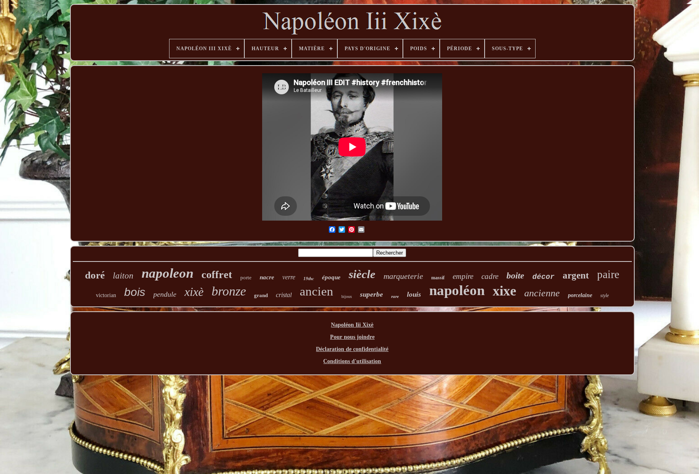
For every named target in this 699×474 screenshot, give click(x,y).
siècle (362, 274)
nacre (267, 277)
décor (543, 277)
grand (261, 295)
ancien (316, 291)
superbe (371, 294)
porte (246, 277)
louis (414, 294)
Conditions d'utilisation (352, 361)
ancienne (542, 293)
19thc (308, 278)
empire (463, 276)
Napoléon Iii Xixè (352, 325)
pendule (164, 294)
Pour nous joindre (352, 337)
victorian (106, 295)
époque (331, 277)
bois (134, 292)
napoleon (167, 273)
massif (438, 278)
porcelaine (580, 295)
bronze (229, 291)
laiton (123, 276)
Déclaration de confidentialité (352, 349)
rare (395, 296)
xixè (193, 291)
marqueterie (403, 276)
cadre (489, 276)
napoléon (457, 290)
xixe (504, 290)
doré (95, 275)
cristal (284, 294)
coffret (216, 275)
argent (576, 275)
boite (515, 275)
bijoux (346, 296)
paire (608, 274)
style (604, 295)
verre (288, 277)
